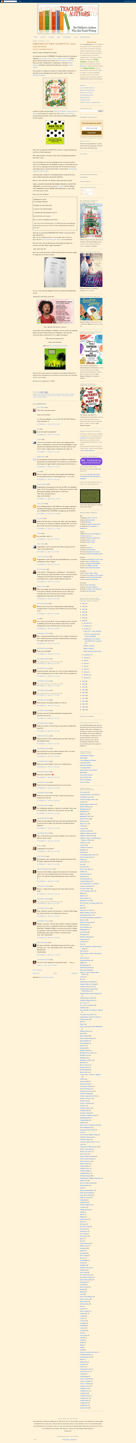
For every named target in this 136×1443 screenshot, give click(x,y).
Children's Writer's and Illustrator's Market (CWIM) (90, 839)
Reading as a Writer (86, 1060)
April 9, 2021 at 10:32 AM (47, 965)
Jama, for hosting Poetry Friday (58, 346)
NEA (81, 979)
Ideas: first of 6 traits (86, 910)
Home (35, 37)
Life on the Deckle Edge (94, 577)
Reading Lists (84, 1055)
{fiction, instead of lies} (94, 524)
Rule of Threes (84, 1072)
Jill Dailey (88, 522)
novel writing (84, 1272)
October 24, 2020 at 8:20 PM (48, 628)
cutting (82, 1212)
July (85, 660)
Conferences (83, 843)
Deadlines (83, 850)
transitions (83, 1364)
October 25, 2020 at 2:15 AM (48, 643)
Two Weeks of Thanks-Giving (88, 1135)
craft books (83, 1202)
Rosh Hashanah (84, 1070)
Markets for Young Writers (87, 90)
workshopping (84, 1376)
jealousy (82, 1251)
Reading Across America (87, 1053)
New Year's (83, 1003)
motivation (83, 1270)
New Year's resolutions (87, 1005)
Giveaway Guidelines (86, 886)
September (87, 655)
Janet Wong (40, 518)
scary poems (83, 1335)
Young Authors (84, 1185)
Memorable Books (85, 960)
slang (81, 1345)
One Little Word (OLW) (87, 1014)
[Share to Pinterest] (47, 392)
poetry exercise (62, 395)
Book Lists (83, 821)
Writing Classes (84, 1168)
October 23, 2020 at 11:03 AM (48, 499)
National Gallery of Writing (88, 984)
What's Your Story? (86, 1151)
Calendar (51, 37)
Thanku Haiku (84, 1120)
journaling (83, 1253)
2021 (83, 618)
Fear (81, 864)
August (86, 658)
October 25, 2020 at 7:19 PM (48, 881)
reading (82, 1316)
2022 (83, 615)
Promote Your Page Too (85, 181)
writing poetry (84, 1398)
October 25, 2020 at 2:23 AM (48, 731)
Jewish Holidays (84, 927)
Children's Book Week (86, 836)
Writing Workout (85, 1176)
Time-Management (85, 1127)
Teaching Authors (85, 1108)
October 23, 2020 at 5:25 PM (48, 552)
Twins (81, 1132)
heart (81, 1241)
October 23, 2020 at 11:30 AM (48, 513)
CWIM (82, 826)
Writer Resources (85, 1161)
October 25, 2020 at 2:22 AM (48, 718)
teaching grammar (85, 1354)
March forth (83, 958)
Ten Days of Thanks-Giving (88, 1115)
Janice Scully (40, 544)
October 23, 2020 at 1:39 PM (48, 539)
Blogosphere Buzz (85, 816)
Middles (82, 963)
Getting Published (85, 881)
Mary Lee (39, 846)
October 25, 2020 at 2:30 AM (48, 800)
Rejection (83, 1062)
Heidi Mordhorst (41, 856)
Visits (75, 37)
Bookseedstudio (90, 520)
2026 (83, 603)
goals (81, 1239)
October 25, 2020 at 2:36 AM (48, 841)
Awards (82, 802)
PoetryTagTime (84, 1041)
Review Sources (84, 1065)
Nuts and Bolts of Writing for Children (91, 1010)
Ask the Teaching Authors (87, 799)
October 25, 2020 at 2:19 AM (48, 685)
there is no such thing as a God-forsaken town (90, 535)
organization (83, 1282)
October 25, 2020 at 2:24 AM (48, 756)
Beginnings (83, 811)
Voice (81, 1144)
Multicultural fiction (86, 967)
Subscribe (92, 133)
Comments (85, 194)
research (82, 1321)
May (85, 666)
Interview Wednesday (86, 922)
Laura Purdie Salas (85, 777)
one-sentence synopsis (86, 1277)
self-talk (82, 1338)
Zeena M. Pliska (85, 782)
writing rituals (84, 1400)
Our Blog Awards (85, 100)
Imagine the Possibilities (93, 563)
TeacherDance (91, 550)
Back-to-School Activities (87, 804)
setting (82, 1340)
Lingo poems (83, 939)
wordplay (82, 1374)
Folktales (82, 872)
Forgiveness (83, 876)
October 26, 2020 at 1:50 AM (48, 938)
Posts (83, 190)
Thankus (82, 1122)
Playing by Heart (85, 1031)
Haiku (82, 893)
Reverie (90, 548)
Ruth (38, 429)
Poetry (82, 1033)
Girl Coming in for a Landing (88, 884)
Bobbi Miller (84, 758)
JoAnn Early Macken (43, 603)
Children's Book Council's (67, 113)
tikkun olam (83, 1362)
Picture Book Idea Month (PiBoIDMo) (91, 1026)
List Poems (83, 942)
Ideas (81, 908)
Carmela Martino (42, 484)
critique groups (84, 1210)
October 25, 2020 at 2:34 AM (48, 828)
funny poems (83, 1236)
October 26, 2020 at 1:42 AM (48, 903)
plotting (82, 1292)
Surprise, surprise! (89, 646)
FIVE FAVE (83, 862)
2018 (83, 684)
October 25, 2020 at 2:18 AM (48, 676)
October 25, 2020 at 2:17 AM (48, 663)
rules (81, 1333)
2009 (83, 710)
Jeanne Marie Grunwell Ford (88, 770)
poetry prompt (84, 1304)
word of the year (85, 1371)
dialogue (82, 1217)
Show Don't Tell (84, 1084)
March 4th (83, 951)
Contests (82, 845)
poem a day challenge (86, 1296)
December (87, 623)
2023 (83, 612)
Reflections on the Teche (96, 559)
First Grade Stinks (85, 869)
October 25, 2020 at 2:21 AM (48, 705)
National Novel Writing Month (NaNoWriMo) (89, 990)
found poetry (84, 1231)
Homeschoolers (84, 898)
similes (82, 1342)
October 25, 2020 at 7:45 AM (48, 864)
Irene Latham (41, 407)
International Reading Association (90, 917)
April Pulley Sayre (85, 797)
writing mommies (85, 1396)
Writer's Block (84, 1164)
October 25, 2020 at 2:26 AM (48, 767)
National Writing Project (87, 1000)
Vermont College (85, 1139)
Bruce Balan (59, 186)
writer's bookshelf (85, 1379)
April (85, 669)
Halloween (83, 896)
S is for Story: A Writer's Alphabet (90, 1075)
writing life (83, 1393)
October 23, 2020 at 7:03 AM (48, 424)
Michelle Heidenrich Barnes (45, 869)
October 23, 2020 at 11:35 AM (48, 528)
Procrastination (84, 1043)
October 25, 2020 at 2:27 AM (48, 777)
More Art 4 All (92, 518)
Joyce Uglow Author (92, 573)
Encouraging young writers (88, 855)
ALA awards (84, 792)
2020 (83, 620)
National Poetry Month (86, 998)
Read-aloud (83, 1048)
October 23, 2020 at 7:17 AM (48, 452)
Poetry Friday (84, 1036)
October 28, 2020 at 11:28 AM (48, 955)
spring (82, 1350)
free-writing (83, 1234)
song (81, 1347)
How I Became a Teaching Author (90, 903)
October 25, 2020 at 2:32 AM (48, 813)
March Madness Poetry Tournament (90, 953)
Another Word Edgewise (94, 589)
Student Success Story (86, 1091)
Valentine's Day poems (86, 1137)
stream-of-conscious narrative (88, 1352)
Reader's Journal (85, 1050)
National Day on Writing (87, 982)
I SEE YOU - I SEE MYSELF (92, 631)
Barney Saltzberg (85, 807)
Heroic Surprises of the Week (65, 60)
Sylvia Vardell (42, 397)
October (86, 629)
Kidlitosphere (84, 929)
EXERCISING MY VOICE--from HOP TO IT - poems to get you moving (54, 45)
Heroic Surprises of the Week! (92, 651)
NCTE (82, 977)
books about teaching (86, 1193)
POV (81, 1022)
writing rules (84, 1403)
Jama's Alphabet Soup (92, 561)
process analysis (84, 1311)
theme (82, 1359)
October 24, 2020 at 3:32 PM (48, 614)
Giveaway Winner (85, 888)
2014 (83, 695)
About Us (43, 37)
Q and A (82, 1046)
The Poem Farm (91, 591)
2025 (83, 606)
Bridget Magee (41, 456)
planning (82, 1289)
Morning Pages (84, 965)
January (86, 678)
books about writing (86, 1195)
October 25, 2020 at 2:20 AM (48, 695)
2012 (83, 701)
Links (58, 37)
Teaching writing (85, 1113)
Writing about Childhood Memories (90, 1178)
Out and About (84, 1019)
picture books (84, 1287)
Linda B (39, 439)
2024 (83, 609)
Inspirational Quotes (86, 915)
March (86, 672)
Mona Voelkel (91, 542)
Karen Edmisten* (92, 587)
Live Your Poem (90, 585)
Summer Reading (85, 1093)
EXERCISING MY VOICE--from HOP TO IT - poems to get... (92, 641)
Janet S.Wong (65, 394)
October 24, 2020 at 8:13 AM (48, 581)
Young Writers (67, 37)
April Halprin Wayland (43, 633)
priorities (82, 1309)
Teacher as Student (85, 1103)
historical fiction (84, 1243)
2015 (83, 692)
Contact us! (83, 438)
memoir (82, 1263)
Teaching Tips (84, 1110)
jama (38, 471)
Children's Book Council (87, 833)
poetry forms (84, 1301)
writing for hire (84, 1391)
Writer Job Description (87, 1159)
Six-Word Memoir (85, 1089)
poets (81, 1306)
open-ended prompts (86, 1280)
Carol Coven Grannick (43, 556)
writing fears (84, 1388)
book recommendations (87, 1190)
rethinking (83, 1325)
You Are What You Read (87, 1183)
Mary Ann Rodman (85, 780)
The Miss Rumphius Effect (95, 554)
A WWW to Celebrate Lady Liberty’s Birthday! (91, 635)
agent (81, 1188)
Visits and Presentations (86, 95)
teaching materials (85, 1357)
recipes (82, 1318)
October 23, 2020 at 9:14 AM (48, 467)
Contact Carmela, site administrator (90, 102)
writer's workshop (85, 1383)
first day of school (85, 1226)
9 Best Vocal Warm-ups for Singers (51, 239)
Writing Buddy (84, 1166)
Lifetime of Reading (86, 937)
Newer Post (36, 973)
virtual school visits (85, 1369)
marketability (84, 1260)
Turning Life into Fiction (87, 1130)
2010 (83, 707)
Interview (83, 920)
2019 (83, 681)
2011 (83, 704)
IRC (81, 905)
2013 (83, 698)
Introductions (84, 925)
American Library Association (89, 794)
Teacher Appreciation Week (88, 1096)
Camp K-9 (83, 828)
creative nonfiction (85, 1205)
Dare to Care (91, 540)
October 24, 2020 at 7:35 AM (48, 564)
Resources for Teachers (86, 93)
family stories (84, 1219)
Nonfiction (83, 1008)
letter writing (84, 1255)
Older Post (74, 973)
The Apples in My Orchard (95, 575)
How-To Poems (55, 394)
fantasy (82, 1222)
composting (83, 1200)
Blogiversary (83, 814)
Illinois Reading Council (87, 913)
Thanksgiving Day (85, 1118)
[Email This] (40, 392)
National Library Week (87, 986)
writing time (83, 1405)
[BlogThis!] (42, 392)
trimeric (82, 1367)
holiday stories (84, 1246)
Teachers (82, 1106)
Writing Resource (85, 1173)
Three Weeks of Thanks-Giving (89, 1125)
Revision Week (84, 1067)
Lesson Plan (83, 932)
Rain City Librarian (92, 579)
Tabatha (39, 533)
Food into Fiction (85, 874)
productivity (83, 1313)
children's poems (43, 394)
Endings (82, 859)
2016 (83, 690)
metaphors (83, 1265)
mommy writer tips (85, 1268)
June (85, 663)
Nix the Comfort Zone (93, 538)
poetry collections (49, 395)
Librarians (83, 934)
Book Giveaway (84, 819)
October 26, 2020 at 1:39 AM (48, 894)
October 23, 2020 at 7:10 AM (48, 434)
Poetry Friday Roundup (87, 1038)
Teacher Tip (83, 1101)
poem (81, 1294)
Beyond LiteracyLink (93, 552)
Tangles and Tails (93, 565)
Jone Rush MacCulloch (93, 568)
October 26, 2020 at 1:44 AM (48, 916)
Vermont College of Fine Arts (88, 1142)
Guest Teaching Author (87, 891)
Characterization (85, 831)
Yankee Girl (83, 1180)
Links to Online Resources (87, 88)
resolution (83, 1323)
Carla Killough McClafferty (88, 760)
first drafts (83, 1229)
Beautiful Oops (84, 809)
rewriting (83, 1330)
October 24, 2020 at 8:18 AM (48, 599)
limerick (82, 1258)
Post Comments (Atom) (46, 977)
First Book (83, 867)
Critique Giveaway (85, 847)
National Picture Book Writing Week (91, 993)
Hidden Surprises (88, 648)
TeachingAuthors (84, 177)
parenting (83, 1284)
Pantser (82, 1024)
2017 (83, 687)
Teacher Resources (85, 1098)
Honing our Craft (85, 900)
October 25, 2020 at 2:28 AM (48, 788)
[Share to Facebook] (45, 392)
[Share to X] (44, 392)
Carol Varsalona (41, 569)
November (87, 626)
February (87, 675)
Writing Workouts (85, 37)
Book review (83, 823)
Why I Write (83, 1154)
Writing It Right (85, 1171)
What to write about (86, 1149)
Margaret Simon (41, 586)
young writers (84, 1408)
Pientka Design (70, 1440)
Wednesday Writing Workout (88, 1147)
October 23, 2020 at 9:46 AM (48, 479)
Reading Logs (84, 1058)
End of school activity (86, 857)
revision (82, 1328)
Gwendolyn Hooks (85, 768)
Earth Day (83, 852)
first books (83, 1224)
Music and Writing (85, 970)
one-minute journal (85, 1275)
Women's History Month (87, 1156)
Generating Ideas (85, 879)
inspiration (83, 1248)
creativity (83, 1207)
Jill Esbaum (83, 772)
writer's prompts (85, 1381)
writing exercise (84, 1386)
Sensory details (84, 1081)
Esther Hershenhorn (42, 942)
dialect (82, 1214)
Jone (38, 618)
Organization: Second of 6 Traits (89, 1017)
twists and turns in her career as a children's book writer (54, 58)
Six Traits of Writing (86, 1086)
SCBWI (82, 1079)
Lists (81, 944)
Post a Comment (37, 970)
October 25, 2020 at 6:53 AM (48, 851)
